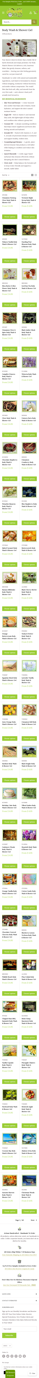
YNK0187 (4, 675)
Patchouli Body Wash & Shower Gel (9, 1108)
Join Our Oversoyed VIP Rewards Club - (19, 1285)
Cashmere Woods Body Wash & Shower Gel (8, 849)
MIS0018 (24, 761)
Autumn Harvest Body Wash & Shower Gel (8, 1195)
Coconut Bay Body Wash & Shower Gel (9, 1152)
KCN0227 (5, 631)
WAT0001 (24, 1148)
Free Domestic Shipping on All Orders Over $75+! (19, 1255)
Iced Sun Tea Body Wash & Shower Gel (29, 287)
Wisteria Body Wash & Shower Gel (29, 375)
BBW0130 (5, 283)
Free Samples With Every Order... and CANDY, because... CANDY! (20, 3)
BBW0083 (25, 283)
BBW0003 (5, 974)
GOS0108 (24, 802)
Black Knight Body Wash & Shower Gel (29, 765)
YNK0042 (24, 719)
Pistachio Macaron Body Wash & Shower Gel (8, 506)
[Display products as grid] (32, 175)
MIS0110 (4, 239)
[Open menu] (3, 13)
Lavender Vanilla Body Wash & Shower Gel (28, 680)
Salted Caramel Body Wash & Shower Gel (9, 549)
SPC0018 (4, 195)
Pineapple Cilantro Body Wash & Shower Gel (28, 1065)
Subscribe (9, 1335)
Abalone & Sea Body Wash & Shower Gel (29, 1152)
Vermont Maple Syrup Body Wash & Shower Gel (29, 200)
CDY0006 (24, 545)
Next (32, 1220)
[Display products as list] (36, 175)
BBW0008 (5, 587)
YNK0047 (5, 1148)
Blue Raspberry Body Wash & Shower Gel (29, 505)
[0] (35, 12)
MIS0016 (24, 327)
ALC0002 (24, 587)
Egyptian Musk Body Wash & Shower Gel (9, 679)
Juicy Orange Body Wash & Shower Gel (9, 723)
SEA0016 (24, 1190)
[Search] (34, 22)
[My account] (31, 13)
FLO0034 (24, 844)
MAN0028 (25, 1016)
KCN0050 (5, 457)
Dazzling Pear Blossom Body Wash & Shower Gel (29, 244)
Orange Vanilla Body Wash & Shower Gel (9, 892)
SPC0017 (4, 327)
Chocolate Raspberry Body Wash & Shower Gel (9, 462)
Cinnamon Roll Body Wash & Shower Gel (29, 723)
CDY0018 (5, 929)
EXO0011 (24, 501)
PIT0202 (4, 1016)
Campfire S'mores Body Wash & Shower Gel (8, 376)
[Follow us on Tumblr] (24, 1356)
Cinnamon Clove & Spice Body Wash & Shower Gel (9, 332)
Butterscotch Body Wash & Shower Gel (29, 549)
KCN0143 (5, 501)
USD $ (5, 1345)
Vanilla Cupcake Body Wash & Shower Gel (8, 1065)
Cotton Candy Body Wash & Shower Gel (29, 892)
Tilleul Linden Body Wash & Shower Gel (29, 806)
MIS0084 (5, 761)
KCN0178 (24, 195)
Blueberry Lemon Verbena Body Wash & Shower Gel (29, 935)
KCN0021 (4, 802)
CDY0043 (5, 545)
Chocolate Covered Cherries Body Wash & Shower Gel (9, 934)
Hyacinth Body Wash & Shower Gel (29, 848)
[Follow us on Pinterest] (16, 1356)
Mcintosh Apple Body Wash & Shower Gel (27, 1109)
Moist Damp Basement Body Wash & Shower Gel (29, 1021)
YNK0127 (24, 1060)
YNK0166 (5, 1060)
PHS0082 (24, 631)
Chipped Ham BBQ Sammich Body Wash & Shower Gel (9, 1021)
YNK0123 (4, 1104)
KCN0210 (4, 371)
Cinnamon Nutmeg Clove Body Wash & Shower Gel (9, 200)
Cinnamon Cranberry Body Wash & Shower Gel (29, 462)
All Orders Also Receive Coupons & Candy (19, 1269)
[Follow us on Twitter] (7, 1356)
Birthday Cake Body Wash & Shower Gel (9, 806)
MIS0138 (24, 415)
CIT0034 (4, 888)
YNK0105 (24, 1104)
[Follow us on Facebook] (3, 1356)
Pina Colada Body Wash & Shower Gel (29, 978)
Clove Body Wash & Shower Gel (9, 419)
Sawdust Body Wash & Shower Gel (9, 765)
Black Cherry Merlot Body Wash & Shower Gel (29, 592)
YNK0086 (5, 719)
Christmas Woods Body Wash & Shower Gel (28, 1195)
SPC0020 (4, 415)
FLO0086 (24, 371)
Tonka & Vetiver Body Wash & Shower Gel (27, 636)
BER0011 (24, 930)
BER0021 (24, 457)
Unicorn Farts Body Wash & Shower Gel (29, 419)
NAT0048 (24, 239)
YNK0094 (24, 675)
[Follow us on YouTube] (20, 1356)
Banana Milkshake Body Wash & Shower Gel (8, 592)
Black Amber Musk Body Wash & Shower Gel (28, 332)
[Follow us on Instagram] (11, 1356)
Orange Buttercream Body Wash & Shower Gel (9, 636)
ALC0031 (24, 974)
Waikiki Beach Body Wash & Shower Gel (9, 978)
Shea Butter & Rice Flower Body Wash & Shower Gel (9, 288)
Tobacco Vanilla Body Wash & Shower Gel (9, 243)
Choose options (9, 217)
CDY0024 (24, 888)
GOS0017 (5, 844)
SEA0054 (5, 1190)
